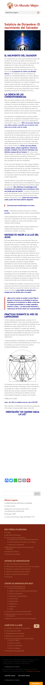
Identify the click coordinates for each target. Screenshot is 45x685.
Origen (8, 532)
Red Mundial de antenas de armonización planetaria (20, 548)
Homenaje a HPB (10, 514)
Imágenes (12, 606)
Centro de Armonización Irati (15, 586)
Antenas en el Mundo (13, 554)
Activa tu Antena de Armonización (17, 574)
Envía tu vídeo (14, 640)
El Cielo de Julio (9, 506)
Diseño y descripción (16, 593)
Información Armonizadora (18, 596)
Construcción (13, 599)
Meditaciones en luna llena (15, 636)
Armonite (9, 577)
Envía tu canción (14, 643)
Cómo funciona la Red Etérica (16, 538)
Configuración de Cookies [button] (12, 667)
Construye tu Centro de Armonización (18, 611)
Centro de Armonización (17, 588)
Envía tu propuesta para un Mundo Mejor (20, 639)
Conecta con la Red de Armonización (18, 628)
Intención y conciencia (16, 545)
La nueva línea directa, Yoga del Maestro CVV (19, 517)
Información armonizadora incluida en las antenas (22, 566)
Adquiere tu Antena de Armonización (18, 569)
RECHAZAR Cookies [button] (24, 676)
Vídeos (11, 609)
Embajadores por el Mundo (15, 633)
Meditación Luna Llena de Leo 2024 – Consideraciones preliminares (17, 510)
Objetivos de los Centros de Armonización (23, 591)
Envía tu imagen (14, 648)
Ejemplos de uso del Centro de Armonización (21, 619)
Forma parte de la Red (13, 631)
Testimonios (13, 604)
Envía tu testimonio (15, 646)
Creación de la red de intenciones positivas (23, 539)
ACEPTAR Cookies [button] (10, 676)
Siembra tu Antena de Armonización (18, 572)
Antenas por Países (12, 552)
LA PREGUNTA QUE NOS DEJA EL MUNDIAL (18, 503)
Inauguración (13, 601)
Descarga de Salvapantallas (15, 651)
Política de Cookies (33, 671)
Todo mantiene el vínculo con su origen (22, 542)
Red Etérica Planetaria (13, 535)
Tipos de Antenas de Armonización (17, 564)
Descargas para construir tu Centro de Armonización (18, 615)
